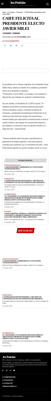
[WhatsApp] (22, 45)
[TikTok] (10, 370)
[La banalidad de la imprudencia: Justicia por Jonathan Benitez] (25, 245)
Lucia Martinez (12, 41)
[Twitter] (10, 45)
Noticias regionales (12, 165)
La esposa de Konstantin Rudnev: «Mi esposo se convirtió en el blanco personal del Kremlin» (24, 181)
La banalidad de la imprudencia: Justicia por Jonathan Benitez (23, 168)
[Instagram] (6, 370)
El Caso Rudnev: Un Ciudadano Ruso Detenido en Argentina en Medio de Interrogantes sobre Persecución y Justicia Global (24, 198)
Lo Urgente (11, 12)
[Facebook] (4, 45)
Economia (19, 12)
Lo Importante (10, 194)
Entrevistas (9, 179)
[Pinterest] (16, 45)
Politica (7, 211)
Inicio (4, 12)
